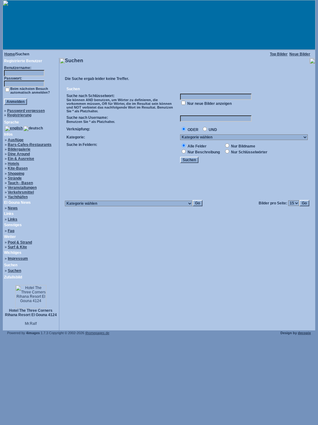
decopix (304, 333)
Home (9, 54)
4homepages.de (97, 333)
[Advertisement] (187, 182)
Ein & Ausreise (21, 158)
